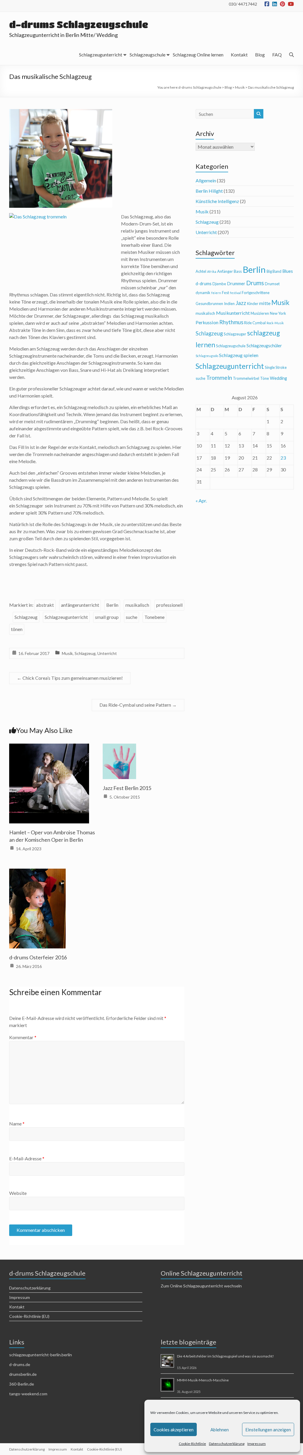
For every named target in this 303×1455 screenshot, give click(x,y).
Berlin (112, 605)
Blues (287, 271)
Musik (67, 653)
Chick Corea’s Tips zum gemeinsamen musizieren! (70, 678)
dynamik (203, 292)
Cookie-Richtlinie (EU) (29, 1316)
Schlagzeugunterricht (100, 54)
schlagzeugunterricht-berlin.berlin (40, 1354)
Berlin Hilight (209, 191)
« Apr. (201, 500)
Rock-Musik (275, 323)
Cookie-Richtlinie (192, 1443)
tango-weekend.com (28, 1393)
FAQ (277, 54)
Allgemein (206, 180)
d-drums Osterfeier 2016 (38, 957)
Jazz (241, 302)
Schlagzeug (26, 617)
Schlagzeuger (235, 334)
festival (235, 293)
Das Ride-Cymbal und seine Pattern (138, 705)
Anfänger (225, 271)
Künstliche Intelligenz (217, 201)
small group (107, 617)
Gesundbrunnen (209, 303)
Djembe (219, 283)
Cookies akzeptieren (174, 1429)
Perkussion (207, 322)
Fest (225, 292)
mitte (264, 303)
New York (278, 313)
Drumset (272, 283)
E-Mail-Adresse (26, 1158)
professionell (169, 605)
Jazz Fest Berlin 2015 (127, 788)
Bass (238, 271)
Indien (229, 303)
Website (18, 1193)
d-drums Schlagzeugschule (78, 24)
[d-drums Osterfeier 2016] (37, 872)
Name (17, 1123)
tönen (16, 629)
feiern (216, 293)
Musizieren (260, 313)
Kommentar (22, 1037)
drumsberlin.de (23, 1374)
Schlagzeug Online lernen (198, 54)
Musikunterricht (233, 313)
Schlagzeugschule (147, 54)
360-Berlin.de (21, 1383)
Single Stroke (276, 367)
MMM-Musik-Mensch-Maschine (203, 1380)
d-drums (204, 283)
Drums (255, 282)
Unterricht (107, 653)
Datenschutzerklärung (226, 1443)
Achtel (201, 271)
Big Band (274, 271)
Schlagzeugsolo (207, 356)
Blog (260, 54)
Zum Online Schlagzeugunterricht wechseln (201, 1285)
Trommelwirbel (246, 378)
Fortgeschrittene (256, 292)
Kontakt (239, 54)
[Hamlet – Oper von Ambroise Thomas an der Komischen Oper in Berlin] (49, 747)
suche (131, 617)
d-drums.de (19, 1364)
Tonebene (154, 617)
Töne (264, 378)
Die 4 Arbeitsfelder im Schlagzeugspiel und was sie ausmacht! (225, 1356)
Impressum (256, 1443)
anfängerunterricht (80, 605)
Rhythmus (231, 322)
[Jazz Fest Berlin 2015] (119, 747)
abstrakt (45, 605)
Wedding (278, 378)
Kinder (252, 303)
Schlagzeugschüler (264, 345)
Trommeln (219, 377)
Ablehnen (219, 1429)
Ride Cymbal (255, 322)
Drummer (236, 283)
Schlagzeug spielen (238, 355)
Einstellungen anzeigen (268, 1429)
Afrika (211, 271)
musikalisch (137, 605)
